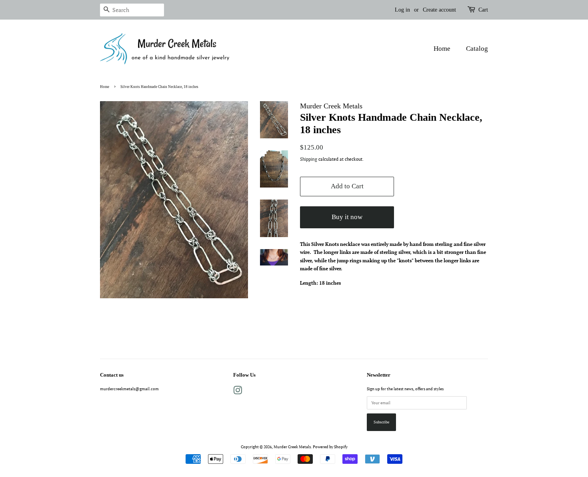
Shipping (308, 159)
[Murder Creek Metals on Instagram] (237, 392)
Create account (439, 10)
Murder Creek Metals (292, 446)
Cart (483, 10)
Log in (402, 10)
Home (442, 48)
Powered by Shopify (330, 446)
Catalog (477, 48)
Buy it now (347, 217)
